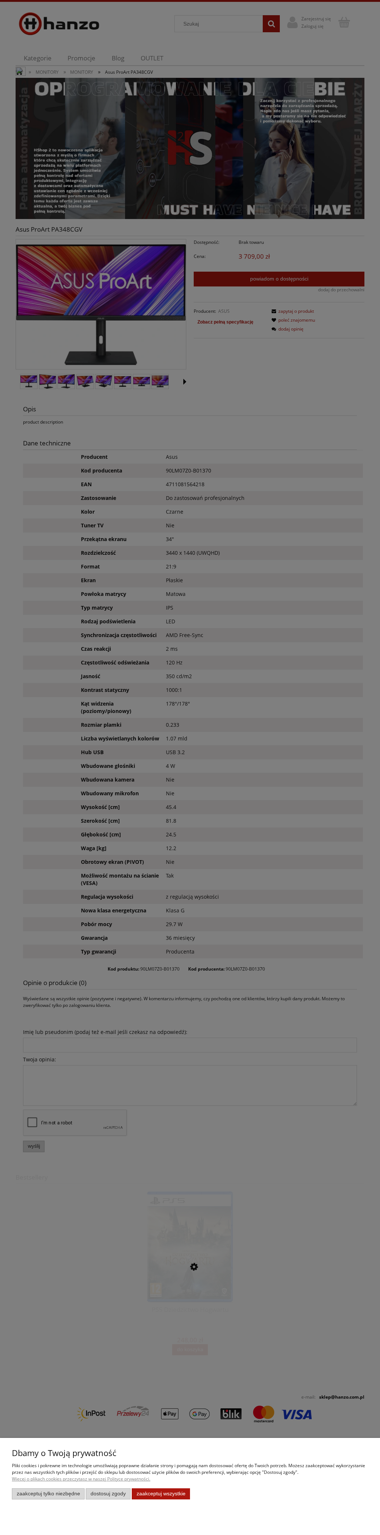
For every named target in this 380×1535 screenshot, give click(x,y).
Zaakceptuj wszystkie (161, 1493)
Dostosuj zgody (108, 1493)
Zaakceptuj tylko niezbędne (48, 1493)
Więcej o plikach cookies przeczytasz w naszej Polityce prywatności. (81, 1479)
